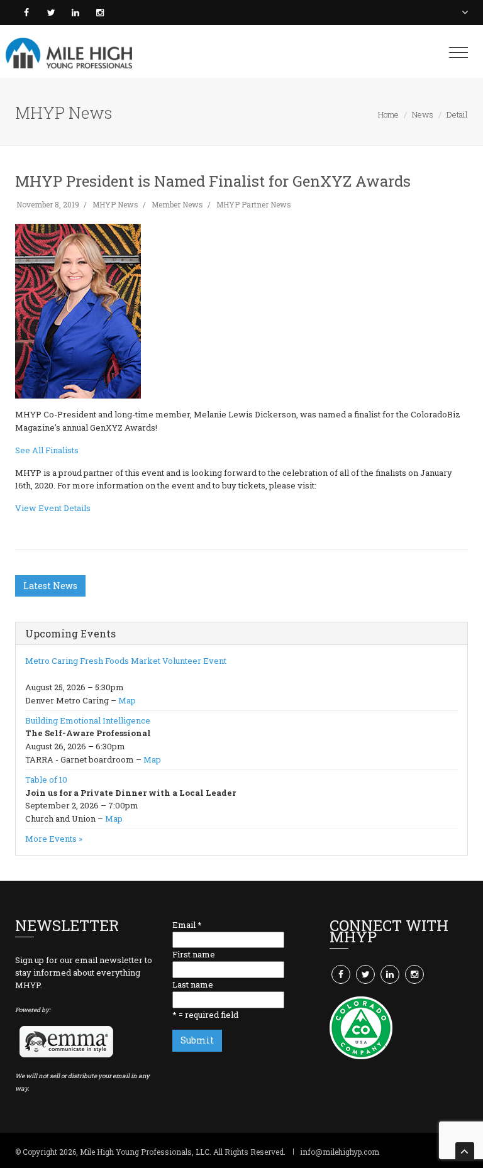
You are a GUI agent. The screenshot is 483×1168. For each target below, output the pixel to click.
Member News (177, 204)
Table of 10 (46, 779)
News (422, 114)
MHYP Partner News (253, 204)
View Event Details (53, 508)
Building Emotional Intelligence (87, 720)
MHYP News (115, 204)
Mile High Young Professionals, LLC (144, 1152)
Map (127, 700)
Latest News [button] (50, 586)
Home (388, 114)
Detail (457, 114)
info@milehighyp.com (339, 1152)
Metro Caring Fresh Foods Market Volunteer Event (125, 660)
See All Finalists (47, 450)
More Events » (53, 838)
